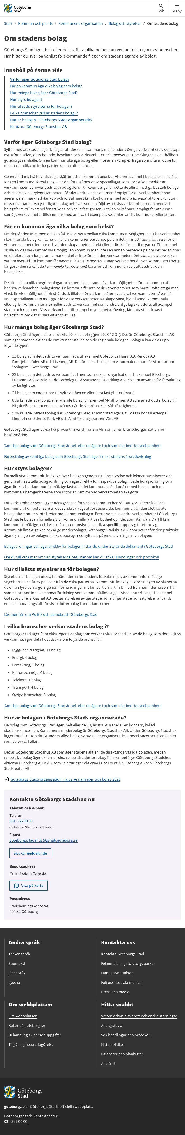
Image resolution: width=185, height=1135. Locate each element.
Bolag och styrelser (125, 23)
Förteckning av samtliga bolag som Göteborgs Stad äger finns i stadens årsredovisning (77, 456)
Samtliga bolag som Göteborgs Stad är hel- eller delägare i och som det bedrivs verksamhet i (82, 445)
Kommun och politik (35, 23)
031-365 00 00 (21, 821)
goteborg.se (14, 1106)
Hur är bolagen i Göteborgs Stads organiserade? (51, 119)
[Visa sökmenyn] (161, 8)
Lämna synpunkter (117, 972)
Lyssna (14, 982)
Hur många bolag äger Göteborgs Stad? (44, 92)
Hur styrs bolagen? (26, 99)
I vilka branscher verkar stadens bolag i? (44, 113)
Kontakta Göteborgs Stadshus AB (38, 126)
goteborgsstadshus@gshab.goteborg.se (43, 840)
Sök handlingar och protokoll (125, 1035)
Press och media (115, 991)
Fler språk (17, 972)
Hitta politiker (112, 1044)
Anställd (108, 1063)
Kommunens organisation (80, 23)
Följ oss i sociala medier (121, 982)
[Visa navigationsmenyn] (177, 8)
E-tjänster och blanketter (122, 1053)
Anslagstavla (111, 1025)
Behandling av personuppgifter (35, 1035)
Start (8, 23)
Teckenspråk (19, 953)
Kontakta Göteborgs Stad (122, 953)
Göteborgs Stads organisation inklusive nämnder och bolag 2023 (65, 779)
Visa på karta (32, 885)
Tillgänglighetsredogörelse (31, 1044)
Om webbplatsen (23, 1016)
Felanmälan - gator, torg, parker (128, 963)
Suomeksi (17, 963)
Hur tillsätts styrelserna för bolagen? (41, 106)
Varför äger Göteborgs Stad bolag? (39, 79)
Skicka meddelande (30, 853)
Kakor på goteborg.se (27, 1025)
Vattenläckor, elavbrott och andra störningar (139, 1016)
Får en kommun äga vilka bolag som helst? (46, 86)
